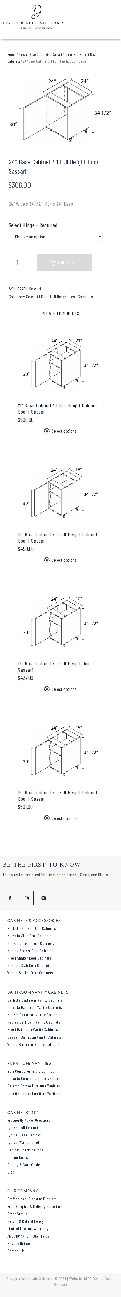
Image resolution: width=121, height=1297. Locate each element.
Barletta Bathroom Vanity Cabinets (35, 999)
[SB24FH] (60, 111)
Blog (10, 1171)
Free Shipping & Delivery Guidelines (35, 1206)
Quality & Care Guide (23, 1164)
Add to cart (68, 262)
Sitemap (60, 1284)
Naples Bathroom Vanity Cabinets (33, 1021)
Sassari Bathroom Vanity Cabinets (34, 1036)
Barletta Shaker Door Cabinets (31, 928)
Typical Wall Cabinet (23, 1142)
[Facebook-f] (10, 898)
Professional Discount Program (31, 1198)
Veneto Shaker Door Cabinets (30, 972)
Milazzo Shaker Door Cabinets (30, 943)
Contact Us (16, 1250)
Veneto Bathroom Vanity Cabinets (33, 1044)
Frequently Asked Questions (29, 1120)
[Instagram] (27, 898)
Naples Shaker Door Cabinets (30, 950)
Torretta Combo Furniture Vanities (33, 1093)
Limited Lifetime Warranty (27, 1228)
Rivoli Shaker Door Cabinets (29, 957)
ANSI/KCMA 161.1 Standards (28, 1236)
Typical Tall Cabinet (22, 1127)
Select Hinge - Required (33, 225)
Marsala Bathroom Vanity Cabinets (34, 1007)
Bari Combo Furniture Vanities (30, 1071)
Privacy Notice (18, 1243)
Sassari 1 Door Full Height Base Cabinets (59, 296)
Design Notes (17, 1157)
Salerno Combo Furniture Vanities (33, 1085)
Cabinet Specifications (25, 1149)
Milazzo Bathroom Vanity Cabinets (34, 1014)
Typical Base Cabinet (24, 1134)
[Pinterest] (44, 898)
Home (11, 54)
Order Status (17, 1213)
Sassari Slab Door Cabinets (29, 965)
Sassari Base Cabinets (34, 54)
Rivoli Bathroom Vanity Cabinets (32, 1029)
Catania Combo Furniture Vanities (34, 1078)
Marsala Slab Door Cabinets (29, 935)
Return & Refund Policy (25, 1221)
